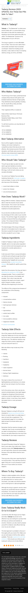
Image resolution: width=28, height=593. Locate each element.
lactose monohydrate (9, 324)
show (9, 18)
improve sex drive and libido (16, 413)
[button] (26, 2)
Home (3, 5)
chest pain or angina (19, 178)
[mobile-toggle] (2, 2)
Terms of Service (8, 588)
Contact (22, 588)
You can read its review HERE (10, 155)
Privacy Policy (16, 588)
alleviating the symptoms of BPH (10, 272)
